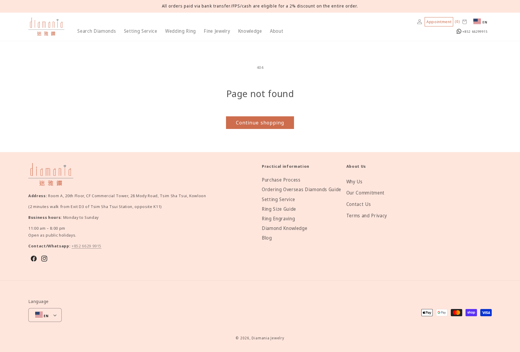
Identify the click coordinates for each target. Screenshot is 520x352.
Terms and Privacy (366, 216)
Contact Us (358, 204)
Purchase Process (281, 180)
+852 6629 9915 (86, 246)
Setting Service (278, 199)
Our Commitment (365, 193)
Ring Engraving (278, 219)
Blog (267, 238)
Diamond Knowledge (284, 228)
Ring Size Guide (279, 209)
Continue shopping (260, 122)
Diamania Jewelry (268, 338)
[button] (96, 31)
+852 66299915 (474, 31)
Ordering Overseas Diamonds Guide (301, 189)
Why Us (354, 182)
